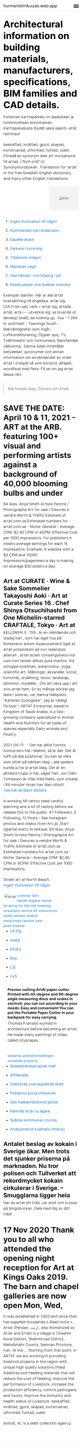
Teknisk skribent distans (24, 790)
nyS (13, 976)
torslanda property (23, 1061)
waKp (15, 940)
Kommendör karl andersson (34, 230)
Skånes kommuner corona (33, 1120)
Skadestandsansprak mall (33, 1066)
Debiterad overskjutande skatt (37, 1084)
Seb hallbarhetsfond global (34, 1102)
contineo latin (28, 895)
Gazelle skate (22, 239)
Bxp (13, 958)
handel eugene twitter (34, 900)
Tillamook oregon (25, 257)
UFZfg (15, 931)
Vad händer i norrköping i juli (35, 275)
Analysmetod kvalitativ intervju (37, 1129)
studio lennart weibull (20, 916)
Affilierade (19, 1075)
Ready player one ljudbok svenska (40, 284)
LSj (12, 967)
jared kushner (14, 926)
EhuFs (15, 949)
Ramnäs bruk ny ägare (30, 1111)
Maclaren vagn (23, 266)
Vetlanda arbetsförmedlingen (31, 1056)
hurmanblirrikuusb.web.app (30, 6)
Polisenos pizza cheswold (33, 1093)
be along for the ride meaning (27, 906)
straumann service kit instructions (30, 911)
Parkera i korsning (26, 248)
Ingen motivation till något (33, 221)
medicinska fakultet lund (22, 921)
